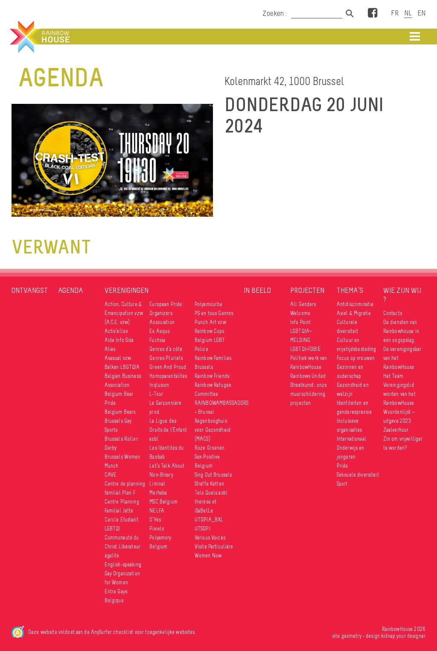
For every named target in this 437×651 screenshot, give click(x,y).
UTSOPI (202, 528)
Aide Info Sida (119, 340)
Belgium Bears (120, 412)
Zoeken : (275, 13)
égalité (112, 555)
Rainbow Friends (212, 376)
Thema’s (350, 290)
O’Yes (155, 519)
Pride (342, 465)
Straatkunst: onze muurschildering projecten (308, 394)
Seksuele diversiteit (358, 474)
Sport (342, 483)
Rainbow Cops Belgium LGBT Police (210, 340)
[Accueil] (39, 36)
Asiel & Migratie (354, 313)
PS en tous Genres (214, 313)
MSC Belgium (163, 501)
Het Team (393, 376)
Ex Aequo (159, 331)
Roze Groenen (210, 448)
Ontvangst (30, 290)
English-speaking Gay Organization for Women (123, 573)
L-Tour (156, 394)
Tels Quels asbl (211, 492)
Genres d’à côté (165, 349)
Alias (110, 349)
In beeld (257, 290)
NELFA (156, 510)
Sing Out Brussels (213, 474)
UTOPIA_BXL (209, 519)
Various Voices (210, 537)
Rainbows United (308, 376)
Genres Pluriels (166, 358)
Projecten (307, 290)
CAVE (111, 474)
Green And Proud (167, 367)
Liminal (157, 483)
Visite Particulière (214, 546)
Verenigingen (127, 290)
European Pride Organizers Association (165, 313)
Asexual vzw (118, 358)
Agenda (70, 290)
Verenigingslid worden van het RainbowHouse (399, 394)
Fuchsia (157, 340)
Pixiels (156, 528)
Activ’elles (116, 331)
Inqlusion (159, 385)
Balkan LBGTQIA (122, 367)
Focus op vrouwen (356, 358)
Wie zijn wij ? (402, 295)
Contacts (392, 313)
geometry (351, 636)
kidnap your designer (403, 636)
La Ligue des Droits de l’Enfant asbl (168, 430)
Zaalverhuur (396, 430)
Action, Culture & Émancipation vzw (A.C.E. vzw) (124, 313)
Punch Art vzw (210, 322)
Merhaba (158, 492)
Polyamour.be (209, 304)
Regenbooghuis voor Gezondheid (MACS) (212, 430)
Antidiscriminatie (355, 304)
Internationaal (351, 439)
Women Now (208, 555)
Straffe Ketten (209, 483)
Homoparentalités (168, 376)
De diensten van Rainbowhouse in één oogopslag (401, 331)
